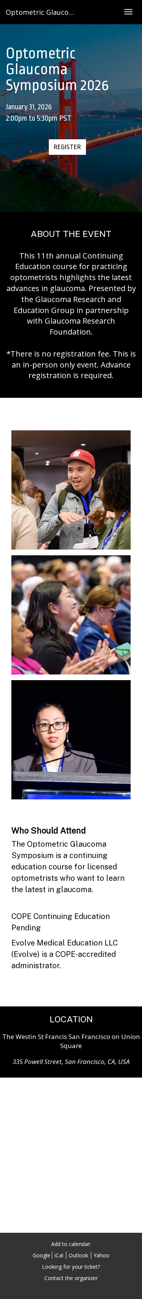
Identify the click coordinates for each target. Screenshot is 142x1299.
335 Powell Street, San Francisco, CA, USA (71, 1061)
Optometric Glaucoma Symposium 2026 (71, 12)
